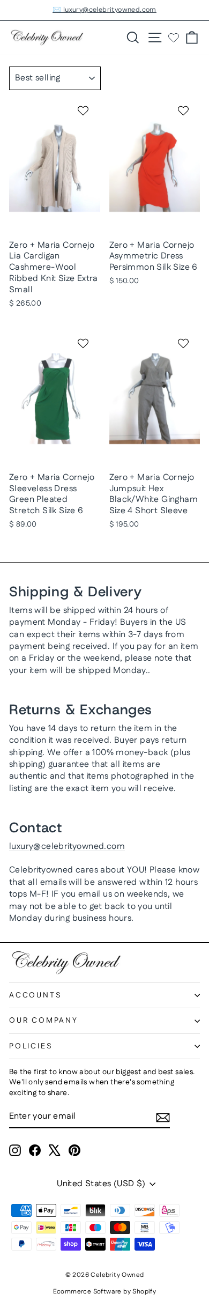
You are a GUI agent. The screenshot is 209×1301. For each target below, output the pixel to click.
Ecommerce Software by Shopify (104, 1291)
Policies (31, 1046)
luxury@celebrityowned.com (67, 846)
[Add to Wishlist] (84, 110)
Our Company (43, 1020)
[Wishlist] (173, 37)
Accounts (35, 995)
